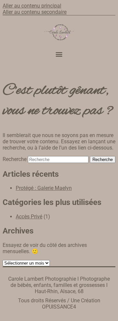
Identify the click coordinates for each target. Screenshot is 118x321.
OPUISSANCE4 (59, 307)
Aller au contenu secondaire (35, 12)
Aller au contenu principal (32, 6)
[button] (59, 54)
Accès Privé (29, 216)
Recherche (15, 159)
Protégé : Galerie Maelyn (44, 188)
